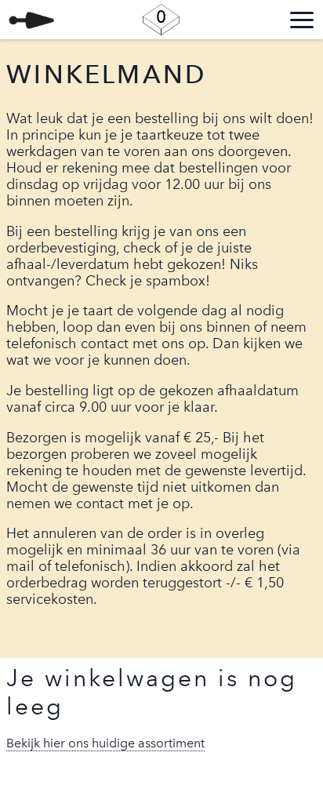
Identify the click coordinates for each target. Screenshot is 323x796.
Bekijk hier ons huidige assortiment (105, 743)
